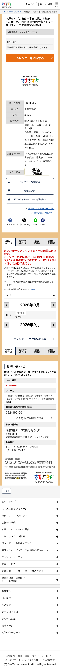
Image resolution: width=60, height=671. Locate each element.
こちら (32, 289)
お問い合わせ (48, 659)
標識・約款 (23, 656)
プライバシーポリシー (43, 656)
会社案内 (10, 656)
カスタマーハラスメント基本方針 (21, 659)
